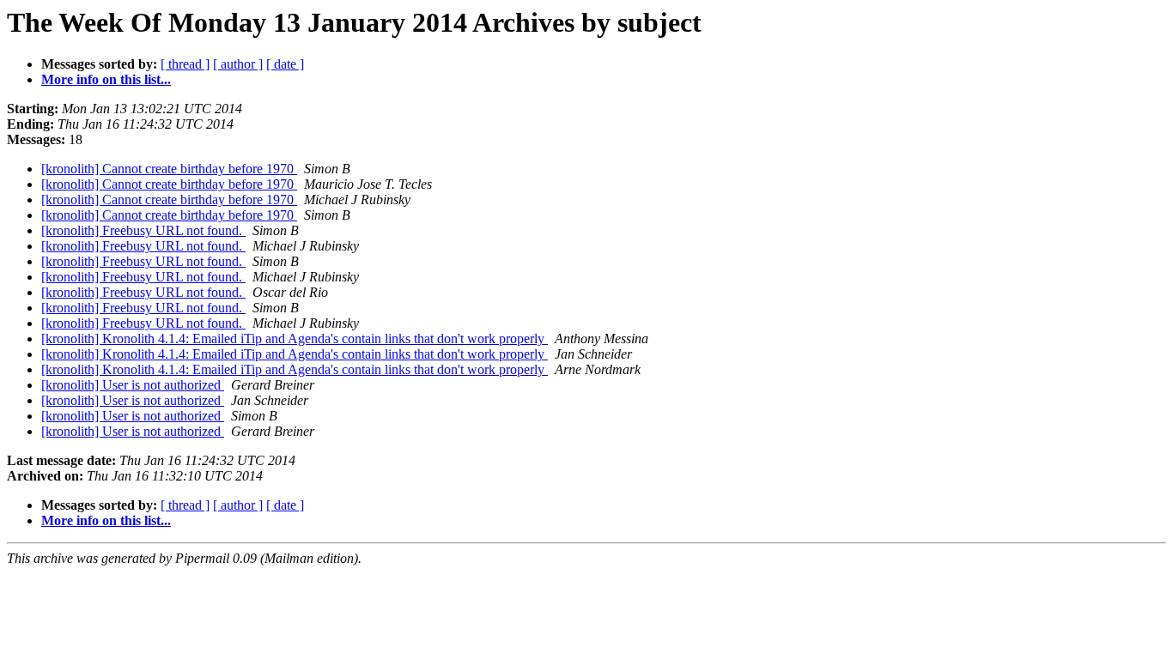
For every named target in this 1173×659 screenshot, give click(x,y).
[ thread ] (185, 64)
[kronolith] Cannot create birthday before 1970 (169, 168)
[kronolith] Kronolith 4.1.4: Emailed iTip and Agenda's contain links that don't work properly (294, 338)
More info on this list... (106, 79)
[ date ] (285, 64)
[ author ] (238, 64)
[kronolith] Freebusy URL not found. (143, 230)
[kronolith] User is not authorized (132, 385)
